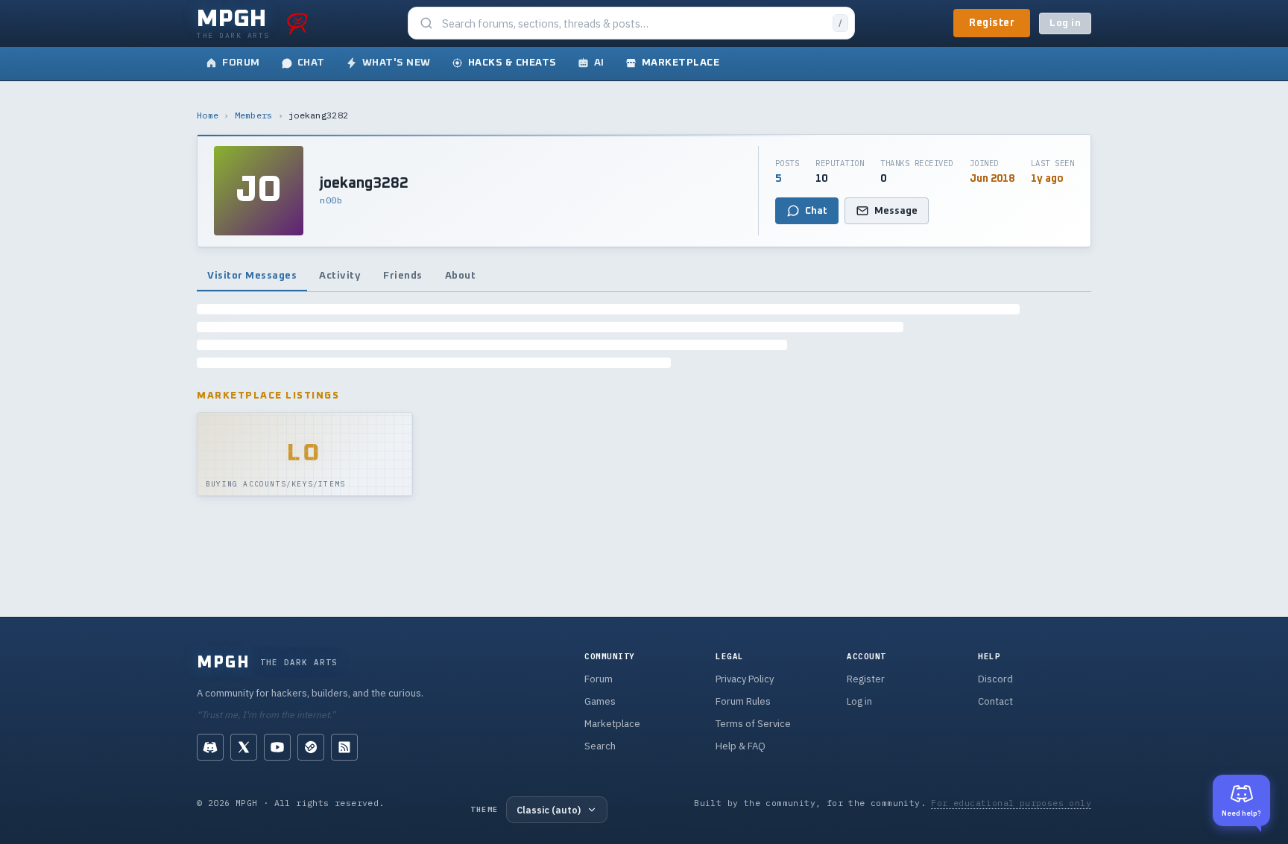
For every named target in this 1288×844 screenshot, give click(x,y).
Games (600, 701)
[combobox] (633, 23)
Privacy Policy (745, 679)
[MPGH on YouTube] (277, 747)
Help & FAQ (740, 746)
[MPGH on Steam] (310, 747)
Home (207, 115)
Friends (403, 275)
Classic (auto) (549, 810)
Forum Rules (743, 701)
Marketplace (612, 723)
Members (254, 115)
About (460, 275)
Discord (995, 679)
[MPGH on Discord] (210, 747)
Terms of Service (753, 723)
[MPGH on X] (243, 747)
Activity (340, 275)
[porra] (297, 23)
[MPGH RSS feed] (344, 747)
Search (600, 746)
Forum (598, 679)
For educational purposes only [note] (1011, 802)
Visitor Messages (252, 275)
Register (991, 23)
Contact (995, 701)
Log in (1065, 23)
